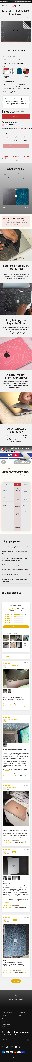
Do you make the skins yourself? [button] (10, 574)
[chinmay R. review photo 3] (9, 691)
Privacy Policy (21, 1012)
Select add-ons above (11, 145)
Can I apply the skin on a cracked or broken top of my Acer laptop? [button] (14, 580)
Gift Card (4, 1015)
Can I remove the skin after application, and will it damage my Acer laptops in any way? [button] (15, 559)
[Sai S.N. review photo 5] (18, 878)
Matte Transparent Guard (6, 76)
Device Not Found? (7, 1012)
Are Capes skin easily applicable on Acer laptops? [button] (15, 547)
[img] (6, 663)
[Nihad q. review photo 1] (16, 808)
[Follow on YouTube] (16, 1047)
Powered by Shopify (13, 1057)
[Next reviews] (29, 102)
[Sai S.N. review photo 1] (16, 865)
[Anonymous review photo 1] (16, 733)
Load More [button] (16, 981)
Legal (19, 1015)
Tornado (12, 74)
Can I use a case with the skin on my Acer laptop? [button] (15, 569)
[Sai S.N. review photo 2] (5, 878)
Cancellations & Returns (6, 1025)
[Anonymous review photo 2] (5, 745)
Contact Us (5, 1021)
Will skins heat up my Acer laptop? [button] (11, 565)
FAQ (3, 1018)
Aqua (19, 74)
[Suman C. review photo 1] (16, 941)
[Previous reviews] (3, 102)
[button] (16, 102)
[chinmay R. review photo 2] (5, 691)
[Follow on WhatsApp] (20, 1047)
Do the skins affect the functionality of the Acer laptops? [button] (14, 552)
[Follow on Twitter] (7, 1047)
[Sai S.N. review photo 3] (9, 878)
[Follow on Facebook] (3, 1047)
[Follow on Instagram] (11, 1047)
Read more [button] (6, 770)
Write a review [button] (16, 627)
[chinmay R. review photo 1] (16, 678)
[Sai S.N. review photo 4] (14, 878)
